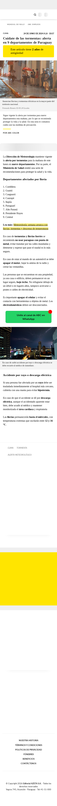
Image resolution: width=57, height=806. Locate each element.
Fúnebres (28, 754)
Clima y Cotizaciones (29, 14)
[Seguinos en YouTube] (30, 793)
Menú (53, 15)
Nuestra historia (28, 740)
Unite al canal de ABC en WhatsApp (31, 317)
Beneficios (29, 759)
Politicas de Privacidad (28, 750)
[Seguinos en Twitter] (27, 793)
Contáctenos (28, 764)
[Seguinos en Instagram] (34, 793)
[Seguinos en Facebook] (24, 793)
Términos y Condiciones (28, 745)
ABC (8, 14)
